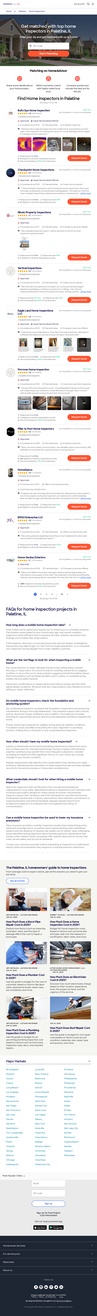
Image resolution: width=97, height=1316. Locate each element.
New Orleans (41, 1074)
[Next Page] (67, 594)
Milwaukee (69, 1155)
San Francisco (13, 1110)
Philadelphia (70, 1078)
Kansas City (41, 1105)
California (41, 1296)
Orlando (10, 1146)
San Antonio (70, 1123)
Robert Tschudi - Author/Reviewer (67, 915)
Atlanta (10, 1155)
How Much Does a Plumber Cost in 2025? (25, 976)
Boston (38, 1083)
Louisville (39, 1069)
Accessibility (61, 1296)
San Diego (11, 1105)
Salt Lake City (71, 1128)
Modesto (10, 1096)
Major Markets (16, 1061)
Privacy (34, 1296)
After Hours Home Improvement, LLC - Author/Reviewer (68, 969)
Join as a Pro (79, 4)
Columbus (40, 1160)
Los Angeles (12, 1092)
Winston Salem (42, 1146)
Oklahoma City (42, 1164)
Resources (8, 1262)
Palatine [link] (22, 11)
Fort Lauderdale (14, 1132)
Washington (12, 1128)
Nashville (68, 1096)
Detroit (38, 1087)
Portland (68, 1069)
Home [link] (8, 11)
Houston (68, 1119)
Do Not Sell (50, 1296)
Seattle (68, 1146)
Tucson (9, 1078)
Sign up (48, 1203)
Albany (38, 1119)
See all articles (17, 881)
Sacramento (12, 1101)
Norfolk (67, 1132)
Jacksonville (12, 1137)
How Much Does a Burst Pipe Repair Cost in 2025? (23, 923)
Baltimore (40, 1078)
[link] (48, 113)
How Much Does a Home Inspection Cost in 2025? (65, 923)
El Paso (67, 1110)
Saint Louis (40, 1110)
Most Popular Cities (12, 1176)
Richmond (69, 1137)
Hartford (10, 1123)
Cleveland (40, 1155)
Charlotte (40, 1132)
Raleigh (39, 1142)
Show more (86, 193)
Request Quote (79, 158)
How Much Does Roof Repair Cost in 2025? (70, 1029)
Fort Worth (69, 1114)
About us (7, 1270)
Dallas (67, 1105)
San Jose (10, 1114)
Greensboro (41, 1137)
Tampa (9, 1151)
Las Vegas (40, 1114)
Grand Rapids (42, 1092)
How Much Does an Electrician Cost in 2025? (68, 978)
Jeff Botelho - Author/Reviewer (22, 915)
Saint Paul (40, 1101)
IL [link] (15, 11)
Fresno (9, 1083)
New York (40, 1123)
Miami (9, 1142)
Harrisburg (69, 1074)
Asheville (39, 1128)
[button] (25, 144)
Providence (70, 1087)
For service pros (11, 1254)
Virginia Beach (71, 1142)
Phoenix (10, 1074)
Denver (10, 1119)
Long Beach (12, 1087)
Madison (68, 1151)
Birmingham (12, 1069)
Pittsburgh (69, 1083)
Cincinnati (40, 1151)
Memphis (68, 1092)
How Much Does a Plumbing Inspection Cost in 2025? (22, 1032)
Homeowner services (14, 1245)
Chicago (10, 1160)
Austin (67, 1101)
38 (62, 594)
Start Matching (48, 53)
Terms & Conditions (63, 1301)
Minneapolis (41, 1096)
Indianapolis (12, 1164)
